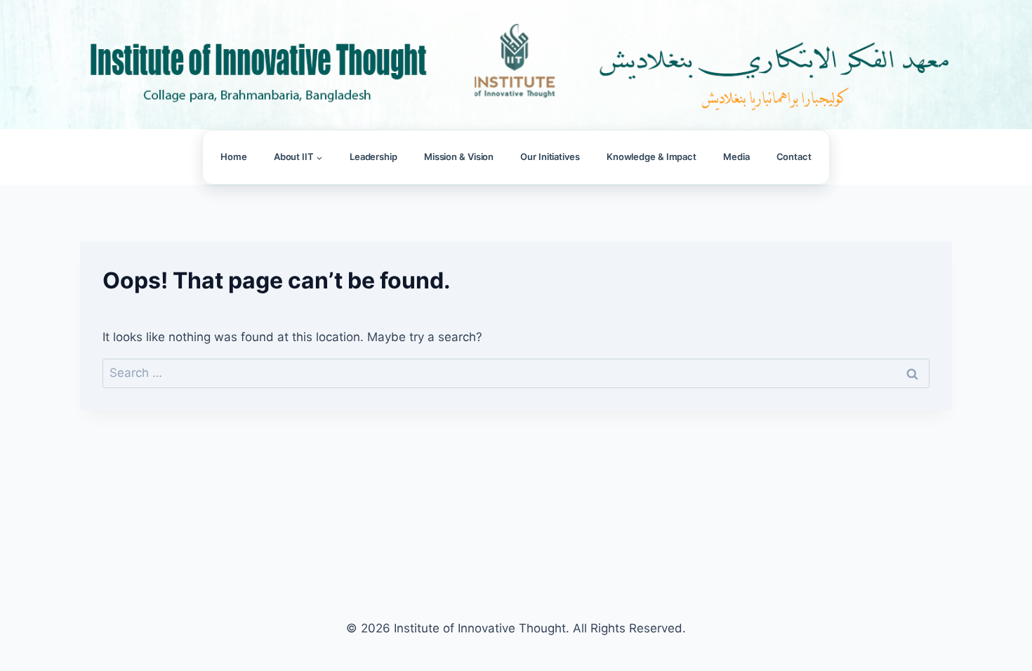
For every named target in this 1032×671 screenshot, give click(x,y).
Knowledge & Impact (651, 156)
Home (233, 156)
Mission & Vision (459, 156)
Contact (794, 156)
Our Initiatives (550, 156)
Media (736, 156)
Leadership (373, 156)
